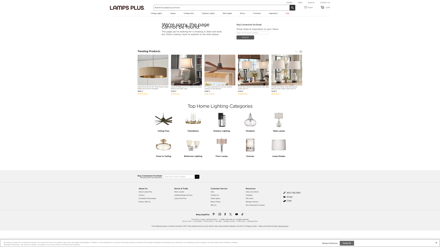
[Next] (300, 51)
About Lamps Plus (145, 192)
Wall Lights (227, 13)
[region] (220, 243)
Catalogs (249, 195)
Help (212, 192)
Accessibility (197, 221)
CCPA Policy (241, 221)
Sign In (311, 2)
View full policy (283, 226)
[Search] (292, 8)
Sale (287, 13)
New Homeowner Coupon (255, 205)
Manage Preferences (330, 243)
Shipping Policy (252, 221)
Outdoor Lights (208, 13)
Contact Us (325, 3)
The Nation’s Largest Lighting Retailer (204, 219)
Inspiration (273, 13)
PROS (300, 3)
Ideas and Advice (252, 192)
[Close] (436, 242)
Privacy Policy (208, 221)
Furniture (257, 13)
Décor (242, 13)
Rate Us (213, 205)
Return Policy (215, 202)
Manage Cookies (229, 221)
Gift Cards (249, 198)
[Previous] (296, 51)
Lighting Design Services (183, 195)
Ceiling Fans (189, 13)
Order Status (215, 198)
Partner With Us (144, 202)
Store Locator (179, 192)
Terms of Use (186, 221)
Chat (289, 200)
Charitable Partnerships (147, 198)
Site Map (218, 221)
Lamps (173, 13)
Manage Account (252, 202)
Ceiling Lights (156, 13)
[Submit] (197, 177)
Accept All (347, 243)
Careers (141, 195)
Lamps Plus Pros (180, 198)
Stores (289, 3)
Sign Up (245, 37)
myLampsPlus (203, 214)
